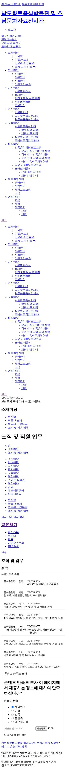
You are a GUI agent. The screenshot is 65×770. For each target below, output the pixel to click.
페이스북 (13, 532)
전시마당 (13, 108)
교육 (17, 200)
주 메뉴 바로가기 (11, 4)
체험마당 (13, 144)
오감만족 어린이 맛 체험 (35, 151)
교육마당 (13, 122)
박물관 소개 (22, 59)
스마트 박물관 (23, 168)
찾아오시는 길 (23, 84)
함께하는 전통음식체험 (35, 154)
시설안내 (20, 80)
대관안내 (20, 77)
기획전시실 (21, 112)
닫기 (4, 394)
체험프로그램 (23, 189)
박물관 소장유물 (24, 63)
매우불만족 (21, 721)
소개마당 (13, 52)
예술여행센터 (16, 179)
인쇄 (4, 552)
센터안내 (20, 182)
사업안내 (20, 186)
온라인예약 (14, 196)
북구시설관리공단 (12, 35)
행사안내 (20, 94)
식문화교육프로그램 (27, 137)
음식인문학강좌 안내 (27, 140)
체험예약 (13, 483)
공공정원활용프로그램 (28, 165)
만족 (17, 710)
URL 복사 (13, 546)
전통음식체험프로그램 (28, 147)
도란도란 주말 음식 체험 (35, 158)
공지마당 (13, 87)
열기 (4, 220)
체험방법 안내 (29, 175)
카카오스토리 (16, 542)
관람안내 (20, 73)
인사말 (19, 56)
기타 (10, 487)
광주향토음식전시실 (27, 119)
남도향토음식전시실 (27, 115)
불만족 (18, 718)
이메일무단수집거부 (35, 743)
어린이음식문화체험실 (34, 161)
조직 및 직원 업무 (25, 66)
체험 (17, 203)
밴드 (10, 539)
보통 (17, 714)
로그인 (12, 29)
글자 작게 (19, 517)
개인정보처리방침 (12, 743)
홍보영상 (20, 105)
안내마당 (13, 70)
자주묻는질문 (23, 101)
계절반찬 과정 (29, 133)
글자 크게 (7, 517)
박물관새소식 (23, 91)
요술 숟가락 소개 (31, 172)
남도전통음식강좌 (25, 126)
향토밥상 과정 (29, 130)
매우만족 (20, 707)
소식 (17, 193)
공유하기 (9, 525)
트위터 (12, 535)
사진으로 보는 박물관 (27, 98)
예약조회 (20, 207)
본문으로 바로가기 (33, 4)
